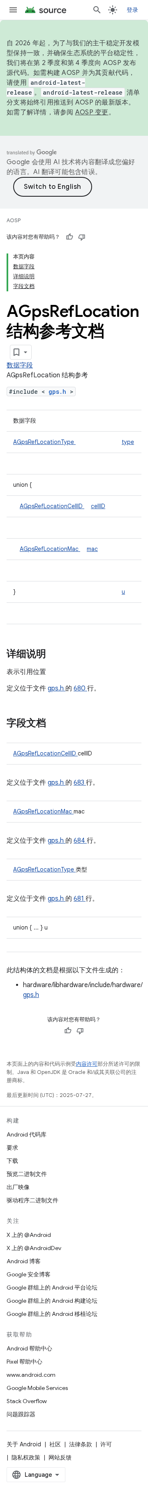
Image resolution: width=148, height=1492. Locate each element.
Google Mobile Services (37, 1388)
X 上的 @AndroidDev (34, 1248)
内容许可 (86, 1063)
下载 (12, 1160)
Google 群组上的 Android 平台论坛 (52, 1287)
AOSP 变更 (92, 112)
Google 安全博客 (29, 1274)
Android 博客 (24, 1261)
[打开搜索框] (97, 10)
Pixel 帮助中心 (24, 1361)
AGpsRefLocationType (44, 442)
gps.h (59, 391)
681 (80, 899)
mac (92, 549)
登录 (133, 10)
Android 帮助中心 (29, 1348)
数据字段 (20, 365)
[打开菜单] (13, 10)
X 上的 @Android (29, 1235)
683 (80, 783)
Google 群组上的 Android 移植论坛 (52, 1314)
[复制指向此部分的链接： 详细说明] (57, 655)
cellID (98, 506)
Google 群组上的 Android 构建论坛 (52, 1300)
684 (80, 841)
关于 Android (24, 1444)
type (128, 442)
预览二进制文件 (27, 1174)
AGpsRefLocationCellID (52, 506)
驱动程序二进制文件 (32, 1200)
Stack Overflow (27, 1401)
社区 (55, 1444)
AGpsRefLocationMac (50, 549)
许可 (106, 1444)
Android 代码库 (26, 1134)
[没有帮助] (82, 237)
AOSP (14, 220)
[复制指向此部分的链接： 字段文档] (57, 724)
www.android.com (31, 1374)
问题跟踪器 (21, 1414)
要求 (12, 1147)
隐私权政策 (26, 1457)
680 (80, 688)
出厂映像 (18, 1187)
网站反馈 (60, 1457)
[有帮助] (69, 237)
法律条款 (80, 1444)
